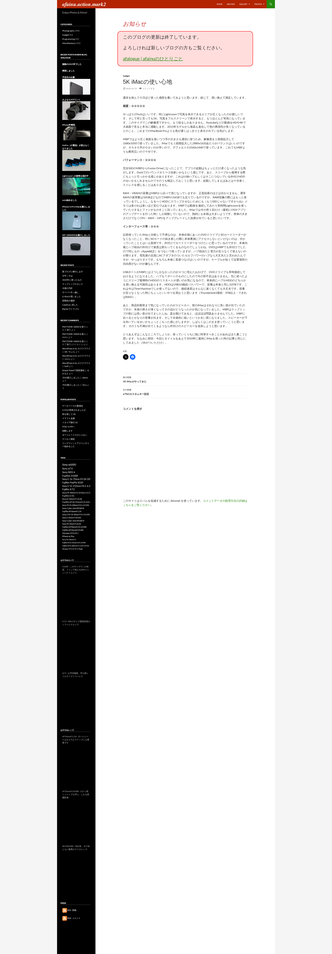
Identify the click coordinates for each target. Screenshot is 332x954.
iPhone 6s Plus (68, 536)
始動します (67, 430)
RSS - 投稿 (71, 910)
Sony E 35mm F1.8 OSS (71, 517)
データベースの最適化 (72, 406)
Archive (231, 4)
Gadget (126, 76)
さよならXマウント (71, 99)
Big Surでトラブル (70, 309)
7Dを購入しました (71, 377)
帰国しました (68, 70)
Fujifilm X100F (70, 475)
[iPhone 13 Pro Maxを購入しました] (76, 220)
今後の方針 (67, 288)
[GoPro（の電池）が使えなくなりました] (76, 160)
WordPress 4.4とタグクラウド (76, 348)
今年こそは (67, 275)
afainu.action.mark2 (84, 4)
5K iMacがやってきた (134, 379)
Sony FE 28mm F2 (69, 539)
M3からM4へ (68, 426)
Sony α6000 (69, 464)
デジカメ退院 (68, 439)
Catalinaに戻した (70, 304)
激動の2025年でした (72, 64)
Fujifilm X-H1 (68, 495)
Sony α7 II (67, 468)
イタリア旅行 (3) (70, 422)
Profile (258, 4)
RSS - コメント (74, 918)
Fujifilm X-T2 (68, 489)
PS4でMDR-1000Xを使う (74, 326)
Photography (68, 30)
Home (219, 4)
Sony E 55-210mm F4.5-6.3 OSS (78, 486)
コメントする (148, 88)
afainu (85, 377)
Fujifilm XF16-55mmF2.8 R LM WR (74, 543)
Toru (84, 385)
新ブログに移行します (72, 271)
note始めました (69, 200)
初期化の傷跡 (68, 300)
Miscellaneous (68, 43)
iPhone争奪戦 (68, 125)
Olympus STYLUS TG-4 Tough (72, 549)
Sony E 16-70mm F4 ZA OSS (76, 479)
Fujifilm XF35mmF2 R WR (72, 530)
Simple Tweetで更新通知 (73, 370)
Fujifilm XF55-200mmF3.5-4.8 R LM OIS (75, 546)
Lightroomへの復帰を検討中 (75, 176)
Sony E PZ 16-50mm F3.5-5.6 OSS (76, 514)
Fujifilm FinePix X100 (72, 482)
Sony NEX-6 (68, 472)
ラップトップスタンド (72, 284)
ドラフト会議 (68, 418)
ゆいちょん (70, 351)
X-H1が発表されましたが (74, 410)
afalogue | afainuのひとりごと (153, 58)
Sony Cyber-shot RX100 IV (73, 521)
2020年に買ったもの (72, 280)
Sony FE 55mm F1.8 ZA (71, 524)
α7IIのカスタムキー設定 (136, 391)
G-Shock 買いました (71, 296)
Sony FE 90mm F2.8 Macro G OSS (77, 492)
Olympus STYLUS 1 (70, 533)
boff (66, 366)
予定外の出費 (68, 77)
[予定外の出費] (76, 86)
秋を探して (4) (69, 414)
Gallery (243, 4)
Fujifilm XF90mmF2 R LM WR (74, 527)
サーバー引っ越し (70, 292)
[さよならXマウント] (76, 110)
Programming (68, 39)
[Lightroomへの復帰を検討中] (76, 186)
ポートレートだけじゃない (74, 435)
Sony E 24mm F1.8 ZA (72, 499)
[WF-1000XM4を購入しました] (76, 245)
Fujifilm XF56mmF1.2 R (71, 511)
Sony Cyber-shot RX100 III (73, 508)
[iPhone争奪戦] (76, 133)
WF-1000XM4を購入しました (76, 235)
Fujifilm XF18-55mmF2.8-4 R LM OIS (79, 502)
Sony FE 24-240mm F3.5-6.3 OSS (75, 505)
